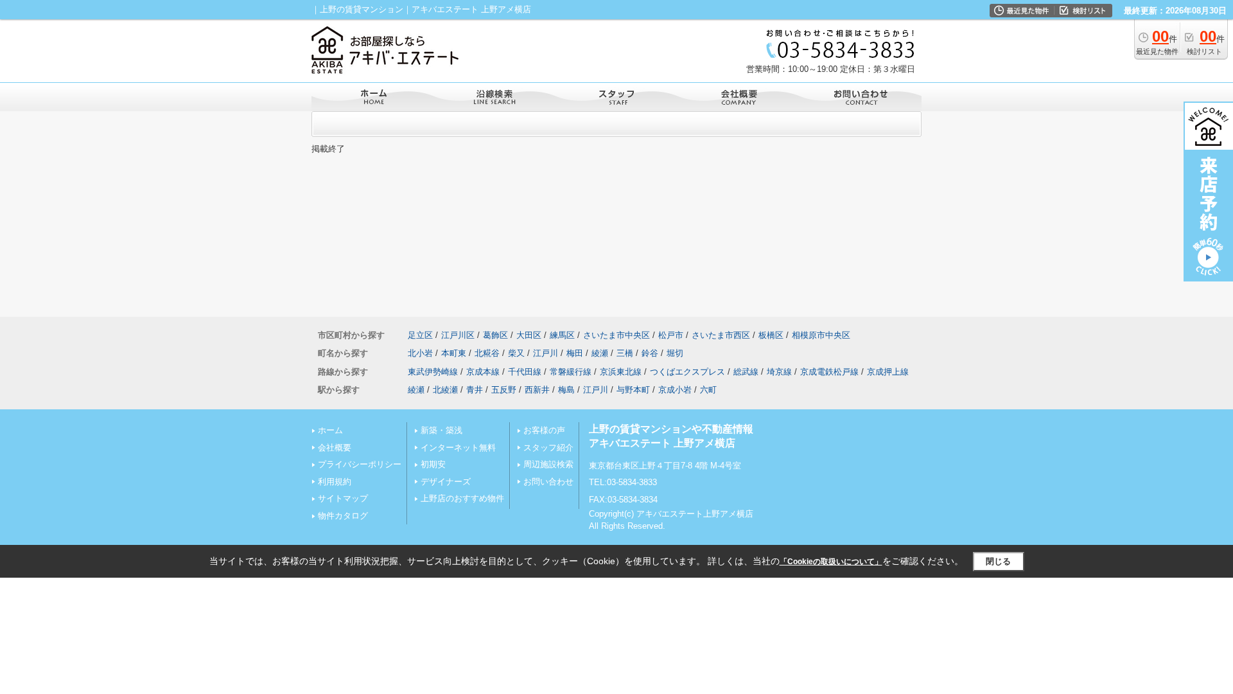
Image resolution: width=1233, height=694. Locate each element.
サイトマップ (343, 498)
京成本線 (483, 372)
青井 (474, 390)
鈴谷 (650, 353)
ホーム (330, 430)
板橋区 (770, 335)
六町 (708, 390)
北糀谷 (487, 353)
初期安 (433, 464)
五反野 (503, 390)
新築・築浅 (441, 430)
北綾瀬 (445, 390)
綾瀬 (599, 353)
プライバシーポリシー (359, 464)
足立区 (420, 335)
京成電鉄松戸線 (829, 372)
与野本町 (633, 390)
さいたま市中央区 (616, 335)
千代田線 (524, 372)
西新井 (537, 390)
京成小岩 (675, 390)
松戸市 (670, 335)
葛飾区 (495, 335)
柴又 (516, 353)
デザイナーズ (446, 481)
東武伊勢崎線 (433, 372)
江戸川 (545, 353)
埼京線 (779, 372)
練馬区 (562, 335)
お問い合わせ (548, 481)
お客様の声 (544, 430)
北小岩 (420, 353)
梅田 (574, 353)
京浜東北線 (621, 372)
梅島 (566, 390)
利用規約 (334, 481)
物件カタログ (343, 515)
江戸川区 (458, 335)
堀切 (675, 353)
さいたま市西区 (721, 335)
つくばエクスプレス (687, 372)
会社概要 (334, 447)
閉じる (998, 561)
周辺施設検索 (548, 464)
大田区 (528, 335)
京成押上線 (888, 372)
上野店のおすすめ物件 (462, 498)
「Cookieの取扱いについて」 (831, 561)
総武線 (745, 372)
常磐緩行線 (570, 372)
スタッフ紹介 (548, 447)
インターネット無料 (458, 447)
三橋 (624, 353)
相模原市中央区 (821, 335)
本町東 (453, 353)
